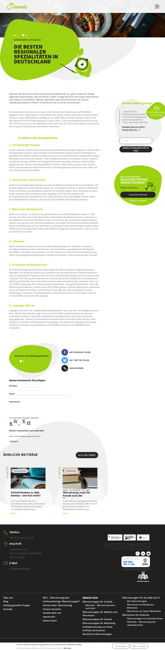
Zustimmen (121, 646)
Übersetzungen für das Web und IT (141, 597)
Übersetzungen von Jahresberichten (145, 618)
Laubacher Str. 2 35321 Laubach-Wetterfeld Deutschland (25, 553)
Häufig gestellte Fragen (16, 605)
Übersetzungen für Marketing (98, 623)
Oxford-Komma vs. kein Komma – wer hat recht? (26, 494)
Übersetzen (90, 597)
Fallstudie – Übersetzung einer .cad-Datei (100, 607)
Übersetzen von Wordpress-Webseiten (141, 606)
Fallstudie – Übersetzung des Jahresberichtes (141, 623)
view (28, 478)
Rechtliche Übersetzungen (97, 634)
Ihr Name (13, 386)
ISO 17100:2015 (144, 569)
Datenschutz (50, 620)
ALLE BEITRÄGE (87, 455)
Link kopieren (76, 368)
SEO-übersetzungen (137, 601)
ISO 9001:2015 (128, 569)
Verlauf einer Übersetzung (57, 605)
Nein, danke (139, 646)
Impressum (49, 616)
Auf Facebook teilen (79, 352)
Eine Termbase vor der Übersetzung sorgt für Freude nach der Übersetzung (76, 494)
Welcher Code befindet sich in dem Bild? (27, 430)
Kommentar (15, 401)
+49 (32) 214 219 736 (21, 538)
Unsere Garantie (52, 609)
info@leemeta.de (19, 569)
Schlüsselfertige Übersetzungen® (138, 195)
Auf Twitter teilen (79, 360)
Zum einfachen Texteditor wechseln (24, 418)
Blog (5, 601)
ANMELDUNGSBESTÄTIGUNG (136, 149)
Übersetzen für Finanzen (135, 614)
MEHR (13, 513)
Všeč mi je (36, 361)
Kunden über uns (52, 612)
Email (12, 393)
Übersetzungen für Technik (97, 601)
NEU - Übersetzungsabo (56, 597)
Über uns (8, 597)
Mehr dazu (67, 648)
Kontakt (7, 609)
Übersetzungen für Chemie (97, 619)
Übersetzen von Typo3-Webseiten (144, 611)
